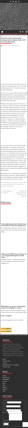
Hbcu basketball (5, 182)
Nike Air (5, 387)
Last (5, 406)
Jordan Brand (6, 377)
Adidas (4, 376)
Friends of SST (6, 361)
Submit (6, 424)
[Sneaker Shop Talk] (2, 32)
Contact (5, 363)
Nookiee (5, 389)
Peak (4, 391)
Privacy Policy (6, 367)
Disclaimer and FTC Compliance (11, 365)
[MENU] (26, 32)
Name (5, 402)
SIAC (17, 182)
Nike (4, 385)
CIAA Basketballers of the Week (6, 191)
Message (6, 420)
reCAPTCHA (7, 422)
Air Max (5, 381)
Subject (6, 412)
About (4, 359)
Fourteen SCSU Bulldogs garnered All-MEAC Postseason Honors (21, 193)
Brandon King (16, 45)
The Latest (21, 182)
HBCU (13, 184)
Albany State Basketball (6, 184)
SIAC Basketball (10, 186)
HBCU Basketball (18, 184)
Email (5, 410)
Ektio (4, 383)
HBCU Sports (12, 182)
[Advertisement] (8, 75)
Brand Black (6, 379)
